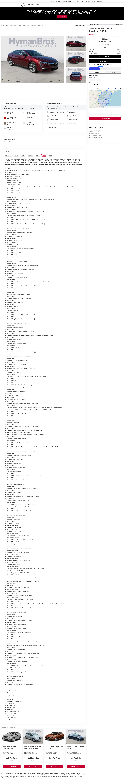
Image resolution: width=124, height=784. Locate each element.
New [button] (66, 5)
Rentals (75, 5)
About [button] (101, 5)
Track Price (106, 44)
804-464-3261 (96, 139)
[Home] (63, 5)
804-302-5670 (97, 136)
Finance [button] (96, 5)
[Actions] (120, 30)
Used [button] (70, 5)
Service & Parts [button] (88, 5)
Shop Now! (61, 16)
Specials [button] (80, 5)
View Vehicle (11, 767)
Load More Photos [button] (44, 88)
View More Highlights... (53, 127)
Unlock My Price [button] (105, 56)
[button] (32, 59)
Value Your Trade (105, 61)
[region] (105, 51)
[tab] (8, 155)
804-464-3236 (98, 137)
